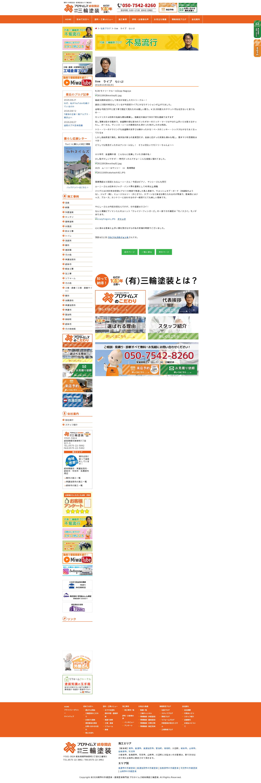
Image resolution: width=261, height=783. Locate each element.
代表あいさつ (189, 713)
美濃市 (68, 310)
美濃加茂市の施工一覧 (76, 481)
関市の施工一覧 (73, 478)
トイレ (68, 236)
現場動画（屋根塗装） (148, 720)
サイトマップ (69, 716)
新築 (67, 207)
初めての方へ (83, 19)
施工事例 (123, 19)
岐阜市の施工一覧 (74, 485)
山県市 (192, 748)
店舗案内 (187, 720)
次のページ (164, 252)
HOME (68, 19)
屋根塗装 (69, 221)
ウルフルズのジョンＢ (118, 237)
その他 (68, 254)
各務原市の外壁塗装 (169, 768)
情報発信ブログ (179, 19)
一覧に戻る (147, 252)
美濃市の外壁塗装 (126, 768)
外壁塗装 (69, 212)
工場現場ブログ (167, 729)
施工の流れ (89, 733)
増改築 (68, 250)
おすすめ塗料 (110, 710)
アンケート (128, 725)
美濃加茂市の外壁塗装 (147, 768)
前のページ (129, 252)
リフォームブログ (167, 720)
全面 (67, 202)
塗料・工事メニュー (103, 19)
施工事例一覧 (129, 710)
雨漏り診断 (109, 720)
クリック (122, 219)
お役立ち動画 (160, 19)
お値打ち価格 (90, 720)
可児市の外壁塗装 (189, 768)
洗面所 (68, 240)
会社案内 (196, 19)
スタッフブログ (167, 713)
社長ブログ (165, 710)
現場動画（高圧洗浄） (148, 726)
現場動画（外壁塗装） (148, 716)
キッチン (69, 217)
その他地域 (70, 329)
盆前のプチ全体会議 (73, 125)
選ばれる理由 (90, 710)
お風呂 (68, 226)
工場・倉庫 (109, 723)
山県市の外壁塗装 (128, 771)
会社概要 (187, 710)
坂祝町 (68, 319)
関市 (67, 245)
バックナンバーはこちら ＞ (77, 187)
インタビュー (129, 722)
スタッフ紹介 (71, 424)
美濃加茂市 (70, 259)
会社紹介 (69, 420)
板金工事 (69, 269)
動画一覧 (143, 710)
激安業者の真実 (91, 723)
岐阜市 (68, 264)
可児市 (132, 751)
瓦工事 (68, 273)
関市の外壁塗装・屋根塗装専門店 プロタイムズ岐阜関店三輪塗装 (128, 777)
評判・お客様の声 (140, 19)
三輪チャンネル (146, 713)
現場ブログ (165, 716)
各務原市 (69, 300)
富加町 (68, 314)
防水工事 (69, 231)
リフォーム (70, 278)
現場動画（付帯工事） (148, 723)
